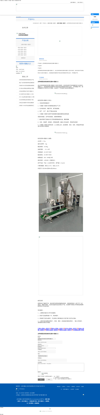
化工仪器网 (32, 392)
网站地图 (1, 414)
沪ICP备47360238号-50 (40, 386)
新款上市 (25, 76)
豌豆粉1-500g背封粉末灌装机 (63, 377)
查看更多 (23, 58)
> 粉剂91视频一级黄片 (22, 49)
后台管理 (72, 389)
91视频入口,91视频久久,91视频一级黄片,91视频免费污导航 (10, 0)
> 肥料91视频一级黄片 (22, 54)
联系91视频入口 (68, 13)
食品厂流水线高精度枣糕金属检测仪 (26, 82)
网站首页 (19, 13)
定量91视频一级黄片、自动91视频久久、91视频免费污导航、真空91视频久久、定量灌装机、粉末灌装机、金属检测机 (33, 401)
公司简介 (26, 13)
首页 (40, 23)
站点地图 (77, 389)
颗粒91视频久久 (80, 2)
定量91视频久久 (73, 2)
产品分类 (25, 40)
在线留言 (60, 13)
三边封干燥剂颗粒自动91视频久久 (64, 378)
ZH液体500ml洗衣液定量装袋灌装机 (26, 85)
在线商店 (53, 13)
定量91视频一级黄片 (51, 23)
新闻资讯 (40, 13)
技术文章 (47, 13)
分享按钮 (1, 407)
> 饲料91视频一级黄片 (22, 53)
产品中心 (33, 13)
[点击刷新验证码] (45, 374)
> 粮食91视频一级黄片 (22, 51)
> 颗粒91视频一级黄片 (22, 47)
